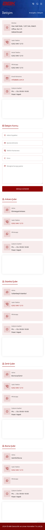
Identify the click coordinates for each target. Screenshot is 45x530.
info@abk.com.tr (17, 80)
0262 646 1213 (17, 223)
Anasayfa (32, 13)
